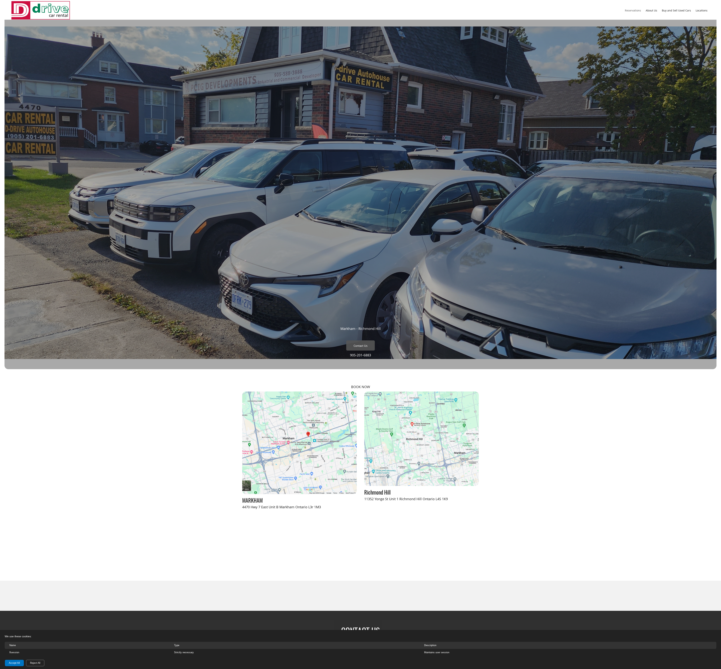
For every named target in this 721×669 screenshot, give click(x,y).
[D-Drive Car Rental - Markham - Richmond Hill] (40, 10)
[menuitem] (633, 10)
